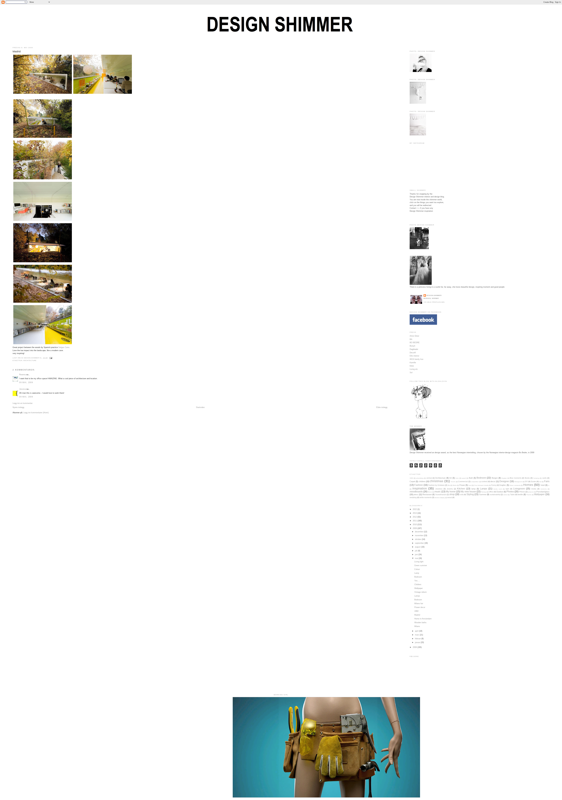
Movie (430, 492)
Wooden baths (420, 622)
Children (417, 584)
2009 (415, 528)
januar (418, 642)
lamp (473, 489)
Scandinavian (440, 494)
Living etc (414, 369)
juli (416, 551)
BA (411, 339)
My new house (468, 491)
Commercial (463, 481)
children (422, 481)
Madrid (17, 51)
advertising (419, 478)
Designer (504, 481)
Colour (417, 569)
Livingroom (519, 488)
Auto (457, 478)
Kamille (413, 362)
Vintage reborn (420, 592)
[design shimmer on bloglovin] (421, 418)
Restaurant (427, 494)
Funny (493, 485)
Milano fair (418, 603)
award (464, 478)
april (417, 631)
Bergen (495, 478)
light (507, 489)
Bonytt (412, 346)
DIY (526, 481)
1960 (411, 478)
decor (492, 481)
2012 (415, 517)
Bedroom (481, 478)
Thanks (528, 494)
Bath (471, 478)
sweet (505, 494)
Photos (510, 491)
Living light (418, 562)
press (415, 494)
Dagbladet (414, 349)
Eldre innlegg (381, 407)
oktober (418, 539)
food (470, 485)
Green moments (514, 485)
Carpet (412, 481)
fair (540, 481)
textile (520, 494)
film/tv (455, 485)
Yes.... (417, 581)
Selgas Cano (63, 347)
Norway (483, 492)
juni (416, 554)
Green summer (420, 565)
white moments (426, 497)
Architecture (29, 360)
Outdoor (499, 492)
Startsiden (200, 407)
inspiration (419, 488)
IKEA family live (416, 359)
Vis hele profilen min (434, 302)
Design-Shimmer (434, 295)
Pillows (522, 492)
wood (449, 497)
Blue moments (515, 478)
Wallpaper (539, 494)
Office (491, 492)
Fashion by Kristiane (436, 485)
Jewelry (450, 489)
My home (450, 491)
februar (418, 638)
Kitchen (461, 488)
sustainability (495, 494)
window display (440, 497)
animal (429, 478)
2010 (415, 524)
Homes (528, 484)
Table (512, 494)
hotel (543, 485)
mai (417, 558)
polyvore (531, 492)
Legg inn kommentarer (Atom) (36, 412)
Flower (462, 485)
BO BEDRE (415, 342)
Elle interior (414, 356)
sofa (461, 494)
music (438, 491)
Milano (417, 626)
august (418, 547)
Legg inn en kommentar (22, 403)
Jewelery (438, 489)
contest (484, 481)
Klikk (412, 366)
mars (417, 635)
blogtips (504, 478)
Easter (533, 481)
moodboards (416, 491)
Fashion (418, 485)
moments (543, 489)
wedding (413, 497)
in (548, 485)
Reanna (22, 374)
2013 (415, 513)
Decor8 (413, 353)
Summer (482, 494)
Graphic (502, 485)
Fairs (546, 481)
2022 (415, 509)
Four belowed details (481, 485)
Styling (470, 494)
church (453, 481)
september (419, 543)
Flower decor (419, 607)
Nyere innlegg (18, 407)
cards (544, 478)
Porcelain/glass (542, 492)
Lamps (483, 488)
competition (475, 481)
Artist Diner (414, 336)
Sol (411, 372)
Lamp (416, 573)
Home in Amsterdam (423, 619)
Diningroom (518, 481)
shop (452, 494)
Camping (536, 478)
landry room (498, 489)
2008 (415, 647)
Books (527, 478)
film (449, 485)
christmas (436, 481)
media (533, 489)
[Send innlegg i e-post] (50, 358)
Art (450, 478)
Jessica (22, 389)
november (419, 535)
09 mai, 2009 (26, 382)
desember (419, 532)
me (418, 208)
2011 (415, 521)
